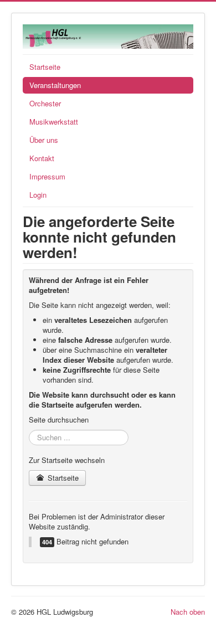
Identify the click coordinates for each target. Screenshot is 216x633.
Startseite (44, 66)
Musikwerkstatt (53, 121)
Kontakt (41, 158)
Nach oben (188, 611)
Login (38, 194)
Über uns (43, 140)
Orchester (45, 103)
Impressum (47, 176)
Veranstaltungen (55, 85)
